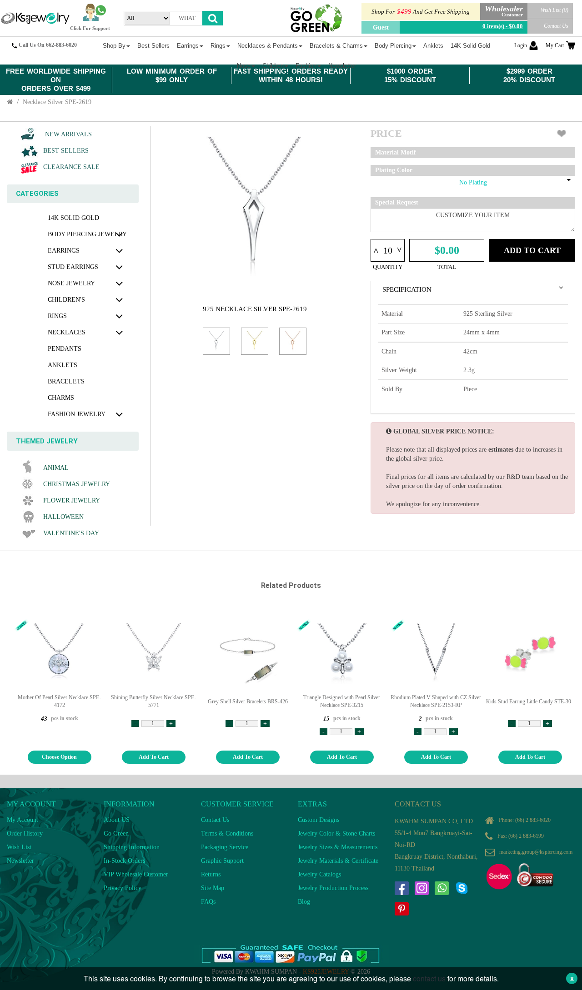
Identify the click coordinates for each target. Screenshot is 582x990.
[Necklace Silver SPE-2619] (216, 341)
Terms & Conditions (227, 833)
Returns (211, 874)
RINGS (57, 316)
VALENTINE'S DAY (71, 533)
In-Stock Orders (124, 860)
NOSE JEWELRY (71, 283)
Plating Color (393, 170)
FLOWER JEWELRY (71, 500)
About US (117, 819)
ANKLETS (62, 365)
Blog (304, 901)
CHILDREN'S (66, 299)
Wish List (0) (554, 10)
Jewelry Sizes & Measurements (337, 847)
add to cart (154, 757)
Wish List (19, 847)
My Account (22, 819)
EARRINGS (64, 250)
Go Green (116, 833)
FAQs (208, 901)
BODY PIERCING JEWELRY (87, 234)
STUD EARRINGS (73, 267)
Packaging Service (224, 847)
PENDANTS (64, 348)
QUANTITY (387, 267)
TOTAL (446, 267)
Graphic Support (222, 860)
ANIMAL (56, 467)
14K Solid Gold (73, 217)
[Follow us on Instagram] (421, 888)
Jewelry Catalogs (319, 874)
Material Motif (395, 152)
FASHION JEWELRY (76, 414)
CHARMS (61, 397)
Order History (25, 833)
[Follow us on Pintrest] (401, 908)
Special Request (396, 202)
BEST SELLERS (66, 150)
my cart (555, 45)
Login (520, 45)
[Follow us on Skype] (461, 888)
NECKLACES (66, 332)
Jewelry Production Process (333, 888)
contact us (429, 978)
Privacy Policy (122, 888)
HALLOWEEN (63, 516)
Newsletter (20, 860)
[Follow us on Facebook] (401, 888)
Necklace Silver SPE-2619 (57, 102)
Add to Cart (532, 250)
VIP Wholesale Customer (136, 874)
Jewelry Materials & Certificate (338, 860)
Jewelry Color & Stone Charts (336, 833)
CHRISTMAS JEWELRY (76, 484)
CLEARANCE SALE (71, 167)
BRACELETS (66, 381)
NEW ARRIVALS (67, 134)
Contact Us (556, 26)
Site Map (212, 888)
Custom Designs (318, 819)
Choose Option (59, 757)
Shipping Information (132, 847)
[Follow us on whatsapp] (441, 888)
